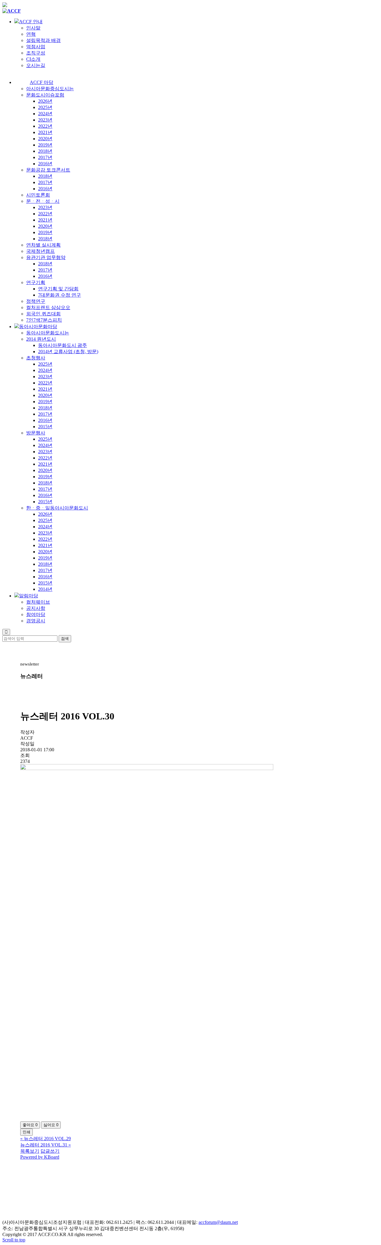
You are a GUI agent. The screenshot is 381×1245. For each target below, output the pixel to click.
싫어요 (50, 1125)
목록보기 (29, 1151)
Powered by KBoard (39, 1157)
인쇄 (26, 1132)
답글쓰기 (50, 1151)
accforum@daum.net (218, 1222)
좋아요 (30, 1125)
